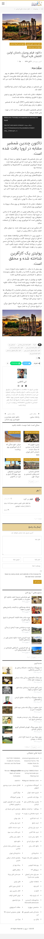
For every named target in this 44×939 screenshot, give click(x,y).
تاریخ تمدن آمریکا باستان (17, 44)
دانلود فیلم (17, 841)
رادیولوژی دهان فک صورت (31, 858)
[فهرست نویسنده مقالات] (22, 373)
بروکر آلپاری (16, 792)
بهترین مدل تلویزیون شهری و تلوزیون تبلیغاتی (11, 803)
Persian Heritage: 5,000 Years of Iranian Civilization (12, 773)
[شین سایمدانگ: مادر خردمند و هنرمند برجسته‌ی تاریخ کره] (7, 720)
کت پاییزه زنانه (34, 895)
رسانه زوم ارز (16, 865)
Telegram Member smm (31, 780)
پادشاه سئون (34, 417)
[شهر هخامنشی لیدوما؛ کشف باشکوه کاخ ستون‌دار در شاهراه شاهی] (37, 600)
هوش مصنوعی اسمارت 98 (12, 912)
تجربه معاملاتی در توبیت (31, 813)
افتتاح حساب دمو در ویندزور (11, 785)
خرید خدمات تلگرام (14, 827)
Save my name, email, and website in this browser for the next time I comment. (23, 575)
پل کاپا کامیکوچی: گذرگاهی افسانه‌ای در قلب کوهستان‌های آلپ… (17, 649)
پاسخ (6, 510)
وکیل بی (36, 919)
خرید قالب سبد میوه (14, 832)
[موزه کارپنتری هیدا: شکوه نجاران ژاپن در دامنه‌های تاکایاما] (37, 640)
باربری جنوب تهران (33, 792)
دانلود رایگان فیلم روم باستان (16, 348)
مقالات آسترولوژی (15, 907)
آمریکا (34, 345)
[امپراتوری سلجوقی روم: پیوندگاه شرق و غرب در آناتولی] (13, 463)
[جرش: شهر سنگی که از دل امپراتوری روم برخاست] (13, 436)
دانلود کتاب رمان (34, 846)
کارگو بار (36, 891)
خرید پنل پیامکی (15, 823)
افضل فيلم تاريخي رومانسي (24, 345)
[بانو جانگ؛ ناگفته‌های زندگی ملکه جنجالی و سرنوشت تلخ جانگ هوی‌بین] (7, 680)
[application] (22, 127)
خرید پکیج (35, 823)
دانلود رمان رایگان (15, 837)
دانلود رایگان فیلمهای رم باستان (14, 351)
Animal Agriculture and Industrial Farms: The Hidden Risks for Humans (31, 762)
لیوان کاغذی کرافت (14, 895)
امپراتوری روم (12, 345)
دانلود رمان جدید (33, 837)
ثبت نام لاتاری (34, 818)
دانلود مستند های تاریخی (33, 44)
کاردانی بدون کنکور (14, 886)
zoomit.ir (17, 780)
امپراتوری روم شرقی (14, 432)
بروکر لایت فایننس (33, 797)
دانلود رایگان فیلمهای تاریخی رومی (32, 351)
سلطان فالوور (16, 870)
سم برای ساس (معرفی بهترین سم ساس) (32, 875)
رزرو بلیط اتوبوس (33, 865)
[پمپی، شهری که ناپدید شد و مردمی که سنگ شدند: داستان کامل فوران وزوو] (31, 436)
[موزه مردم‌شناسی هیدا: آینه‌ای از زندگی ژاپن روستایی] (37, 630)
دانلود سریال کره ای (33, 841)
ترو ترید (17, 813)
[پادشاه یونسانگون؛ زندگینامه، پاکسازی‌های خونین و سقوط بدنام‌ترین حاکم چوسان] (37, 610)
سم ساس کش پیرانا (14, 874)
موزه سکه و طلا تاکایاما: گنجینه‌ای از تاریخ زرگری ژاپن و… (16, 618)
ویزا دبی (17, 919)
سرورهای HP (35, 870)
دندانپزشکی (35, 853)
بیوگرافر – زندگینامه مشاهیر (30, 809)
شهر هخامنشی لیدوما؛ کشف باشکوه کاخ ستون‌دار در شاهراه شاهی (17, 598)
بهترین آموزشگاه (15, 797)
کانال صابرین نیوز (15, 891)
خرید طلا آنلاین (34, 832)
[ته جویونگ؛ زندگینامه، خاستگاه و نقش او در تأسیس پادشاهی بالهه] (7, 670)
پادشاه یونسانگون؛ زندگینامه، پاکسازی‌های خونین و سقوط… (16, 608)
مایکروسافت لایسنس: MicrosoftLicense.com (32, 901)
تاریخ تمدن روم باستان (34, 47)
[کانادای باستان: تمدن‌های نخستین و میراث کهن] (31, 463)
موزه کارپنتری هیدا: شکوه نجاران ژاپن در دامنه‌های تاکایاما (17, 638)
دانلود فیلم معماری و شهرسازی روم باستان (12, 418)
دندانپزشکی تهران (14, 853)
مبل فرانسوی (16, 900)
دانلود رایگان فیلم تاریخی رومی (33, 348)
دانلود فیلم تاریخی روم (35, 353)
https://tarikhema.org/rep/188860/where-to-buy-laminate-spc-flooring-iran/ (25, 773)
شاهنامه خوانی (34, 881)
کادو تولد (36, 886)
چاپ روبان (17, 818)
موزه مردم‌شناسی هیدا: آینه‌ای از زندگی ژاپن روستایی (17, 628)
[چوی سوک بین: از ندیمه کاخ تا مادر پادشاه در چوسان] (7, 739)
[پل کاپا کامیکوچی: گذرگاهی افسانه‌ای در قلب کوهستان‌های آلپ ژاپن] (37, 650)
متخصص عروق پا (33, 907)
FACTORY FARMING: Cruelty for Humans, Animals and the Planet (12, 761)
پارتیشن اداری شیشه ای (12, 809)
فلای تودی (17, 881)
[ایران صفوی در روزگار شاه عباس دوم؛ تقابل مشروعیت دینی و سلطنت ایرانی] (7, 710)
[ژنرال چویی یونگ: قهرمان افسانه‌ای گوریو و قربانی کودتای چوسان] (7, 730)
